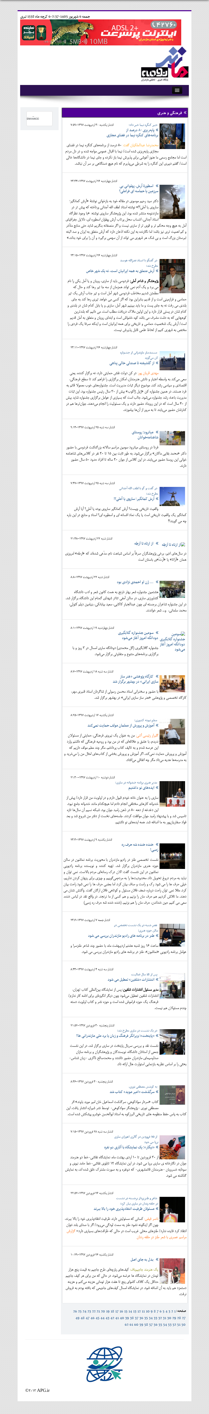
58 (146, 1324)
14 (130, 1311)
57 (151, 1324)
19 (108, 1311)
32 (160, 1318)
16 (121, 1311)
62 (126, 1324)
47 (87, 1318)
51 (178, 1324)
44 (102, 1318)
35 (146, 1318)
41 (117, 1318)
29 (174, 1318)
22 (94, 1311)
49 (77, 1318)
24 (84, 1311)
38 (132, 1318)
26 (75, 1311)
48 (83, 1318)
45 (97, 1318)
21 (98, 1311)
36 (141, 1318)
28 (179, 1318)
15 (125, 1311)
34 (151, 1318)
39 (127, 1318)
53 (170, 1324)
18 (112, 1311)
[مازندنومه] (164, 63)
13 (134, 1311)
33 (155, 1318)
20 (103, 1311)
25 (80, 1311)
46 (92, 1318)
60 (136, 1324)
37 (136, 1318)
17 (117, 1311)
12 (139, 1311)
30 (169, 1318)
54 (165, 1324)
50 (183, 1324)
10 (148, 1311)
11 (143, 1311)
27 (184, 1318)
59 (141, 1324)
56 (156, 1324)
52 (174, 1324)
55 (160, 1324)
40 (122, 1318)
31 (164, 1318)
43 (107, 1318)
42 (112, 1318)
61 (131, 1324)
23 (89, 1311)
